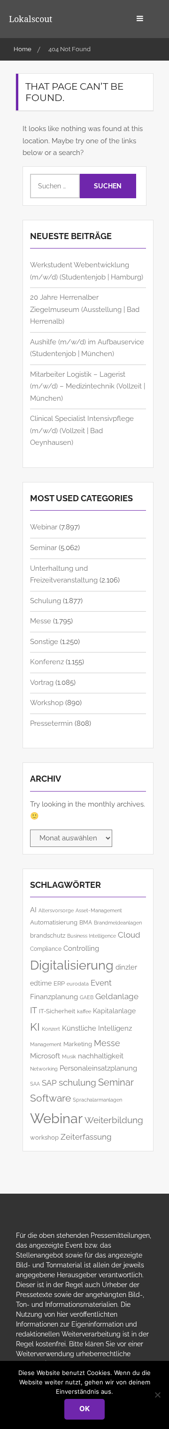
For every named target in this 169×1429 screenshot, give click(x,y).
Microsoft (45, 1056)
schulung (77, 1082)
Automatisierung (53, 922)
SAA (35, 1083)
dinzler (126, 967)
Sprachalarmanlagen (97, 1100)
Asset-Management (99, 911)
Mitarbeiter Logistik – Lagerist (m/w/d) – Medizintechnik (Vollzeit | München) (87, 386)
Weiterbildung (113, 1120)
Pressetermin (51, 723)
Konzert (51, 1029)
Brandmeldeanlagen (118, 922)
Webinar (43, 527)
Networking (44, 1068)
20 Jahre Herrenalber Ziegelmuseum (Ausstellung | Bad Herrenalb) (84, 309)
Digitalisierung (72, 965)
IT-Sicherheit (57, 1011)
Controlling (81, 948)
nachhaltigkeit (100, 1056)
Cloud (129, 935)
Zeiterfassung (86, 1137)
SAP (49, 1082)
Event (101, 982)
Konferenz (47, 662)
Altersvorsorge (56, 910)
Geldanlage (116, 996)
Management (45, 1044)
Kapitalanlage (114, 1011)
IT (33, 1010)
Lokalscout (30, 18)
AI (33, 910)
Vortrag (42, 682)
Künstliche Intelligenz (97, 1028)
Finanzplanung (54, 997)
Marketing (77, 1044)
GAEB (86, 997)
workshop (44, 1137)
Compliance (45, 948)
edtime (41, 983)
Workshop (46, 703)
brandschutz (47, 935)
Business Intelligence (91, 936)
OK (84, 1408)
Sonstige (44, 641)
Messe (40, 621)
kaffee (84, 1011)
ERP (59, 983)
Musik (69, 1056)
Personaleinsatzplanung (98, 1068)
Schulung (45, 601)
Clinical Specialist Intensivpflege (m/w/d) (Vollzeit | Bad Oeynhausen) (82, 430)
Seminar (43, 548)
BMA (85, 922)
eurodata (78, 984)
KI (35, 1026)
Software (50, 1098)
